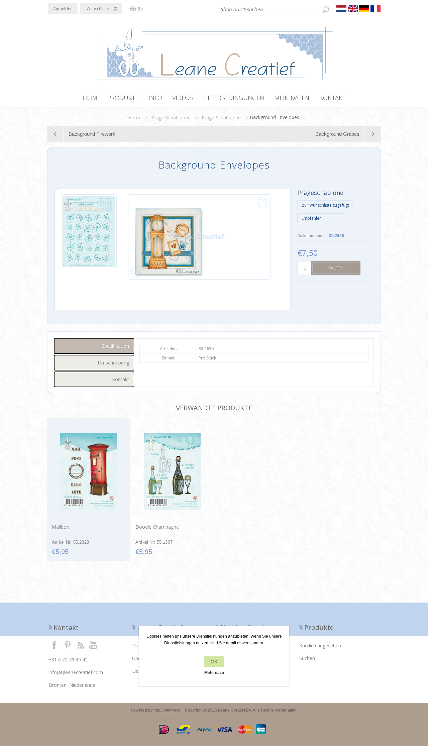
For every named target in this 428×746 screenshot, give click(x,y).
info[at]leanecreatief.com (75, 672)
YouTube (93, 644)
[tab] (94, 345)
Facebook (54, 644)
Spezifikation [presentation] (115, 346)
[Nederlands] (341, 8)
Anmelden (63, 8)
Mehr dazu (214, 672)
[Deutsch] (364, 8)
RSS (80, 644)
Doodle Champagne (157, 527)
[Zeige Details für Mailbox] (88, 472)
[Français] (375, 8)
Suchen (307, 658)
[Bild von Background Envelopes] (88, 237)
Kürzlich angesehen (320, 645)
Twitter (67, 644)
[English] (352, 8)
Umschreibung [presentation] (113, 362)
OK (214, 661)
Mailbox (60, 527)
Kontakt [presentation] (120, 379)
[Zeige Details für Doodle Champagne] (172, 472)
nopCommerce (167, 710)
